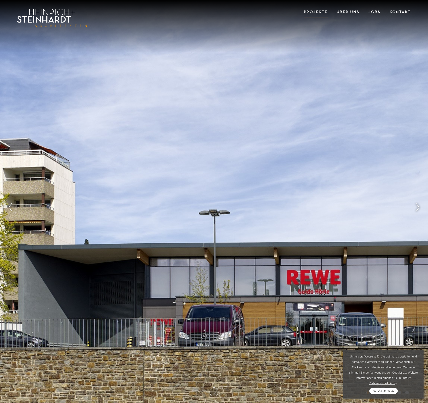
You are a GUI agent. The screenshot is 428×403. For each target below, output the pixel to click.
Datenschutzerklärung (383, 383)
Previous (10, 207)
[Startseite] (52, 18)
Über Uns (348, 12)
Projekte (316, 12)
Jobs (374, 12)
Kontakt (400, 12)
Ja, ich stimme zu (383, 390)
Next (417, 207)
